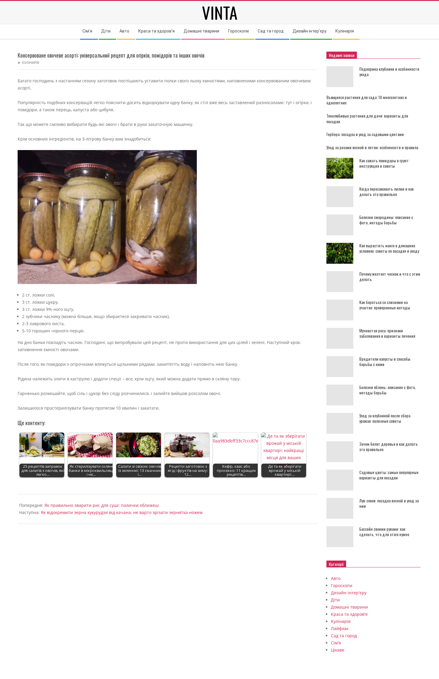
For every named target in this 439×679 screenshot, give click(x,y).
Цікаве (337, 650)
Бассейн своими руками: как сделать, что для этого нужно (384, 532)
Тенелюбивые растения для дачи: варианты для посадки (367, 118)
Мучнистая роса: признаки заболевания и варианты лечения (387, 333)
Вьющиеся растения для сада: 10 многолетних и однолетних (366, 100)
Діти (335, 600)
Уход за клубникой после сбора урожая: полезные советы (384, 418)
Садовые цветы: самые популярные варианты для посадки (388, 475)
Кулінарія (30, 62)
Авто (335, 578)
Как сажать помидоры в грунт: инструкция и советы (384, 163)
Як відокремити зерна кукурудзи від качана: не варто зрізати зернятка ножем (121, 512)
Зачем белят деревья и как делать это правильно (388, 447)
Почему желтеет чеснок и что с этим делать (389, 277)
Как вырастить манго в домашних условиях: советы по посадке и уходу (389, 248)
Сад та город (344, 635)
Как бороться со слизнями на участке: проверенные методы (384, 305)
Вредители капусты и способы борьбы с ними (384, 362)
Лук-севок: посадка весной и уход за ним (389, 503)
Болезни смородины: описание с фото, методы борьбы (386, 220)
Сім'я (336, 643)
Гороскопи (341, 585)
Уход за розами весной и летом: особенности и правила (372, 147)
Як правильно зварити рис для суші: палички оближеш (101, 505)
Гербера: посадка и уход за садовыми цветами (365, 134)
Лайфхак (340, 628)
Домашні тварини (349, 607)
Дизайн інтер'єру (348, 592)
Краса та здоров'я (349, 614)
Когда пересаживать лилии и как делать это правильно (386, 191)
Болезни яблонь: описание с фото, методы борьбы (387, 390)
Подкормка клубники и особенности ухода (389, 72)
